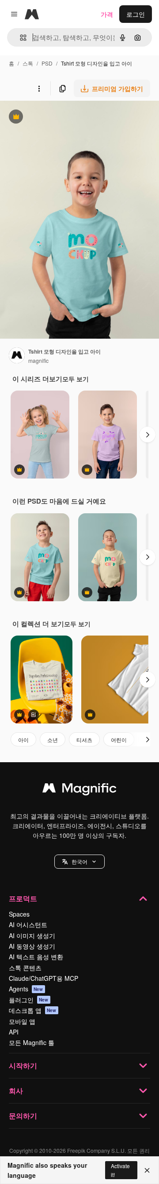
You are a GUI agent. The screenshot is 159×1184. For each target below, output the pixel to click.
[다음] (147, 435)
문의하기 (23, 1116)
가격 (107, 14)
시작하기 (23, 1065)
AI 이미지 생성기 (32, 935)
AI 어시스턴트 (28, 924)
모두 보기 (75, 378)
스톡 (28, 63)
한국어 (79, 861)
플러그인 (29, 999)
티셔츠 (84, 739)
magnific (38, 360)
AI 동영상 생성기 (32, 946)
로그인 (135, 14)
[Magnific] (79, 790)
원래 (50, 117)
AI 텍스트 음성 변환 (36, 956)
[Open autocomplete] (20, 37)
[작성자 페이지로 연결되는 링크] (17, 356)
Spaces (19, 914)
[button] (79, 862)
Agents (26, 988)
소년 (52, 739)
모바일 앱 (22, 1021)
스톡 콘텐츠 (25, 967)
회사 (16, 1090)
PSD (47, 63)
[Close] (147, 1170)
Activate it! (120, 1170)
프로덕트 (23, 898)
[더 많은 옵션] (39, 88)
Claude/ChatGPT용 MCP (43, 978)
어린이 (119, 739)
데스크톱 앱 (33, 1010)
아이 (23, 739)
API (14, 1031)
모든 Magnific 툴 (31, 1042)
